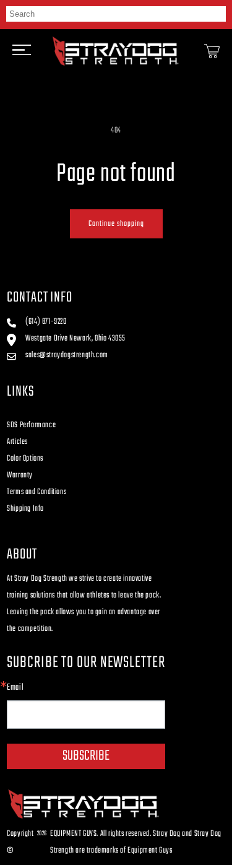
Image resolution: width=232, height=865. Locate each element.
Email (15, 688)
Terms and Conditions (36, 491)
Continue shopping (116, 223)
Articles (17, 441)
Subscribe (86, 756)
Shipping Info (25, 508)
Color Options (25, 458)
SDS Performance (31, 425)
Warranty (20, 475)
